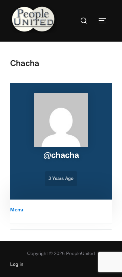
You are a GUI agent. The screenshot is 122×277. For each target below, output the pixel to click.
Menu (16, 209)
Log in (16, 264)
